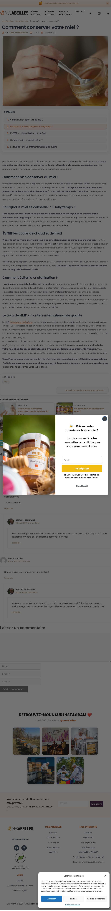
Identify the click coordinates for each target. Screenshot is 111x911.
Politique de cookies (72, 905)
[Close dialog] (104, 418)
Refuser (73, 899)
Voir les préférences (96, 899)
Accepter (51, 899)
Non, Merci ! (82, 485)
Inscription (82, 468)
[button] (105, 875)
